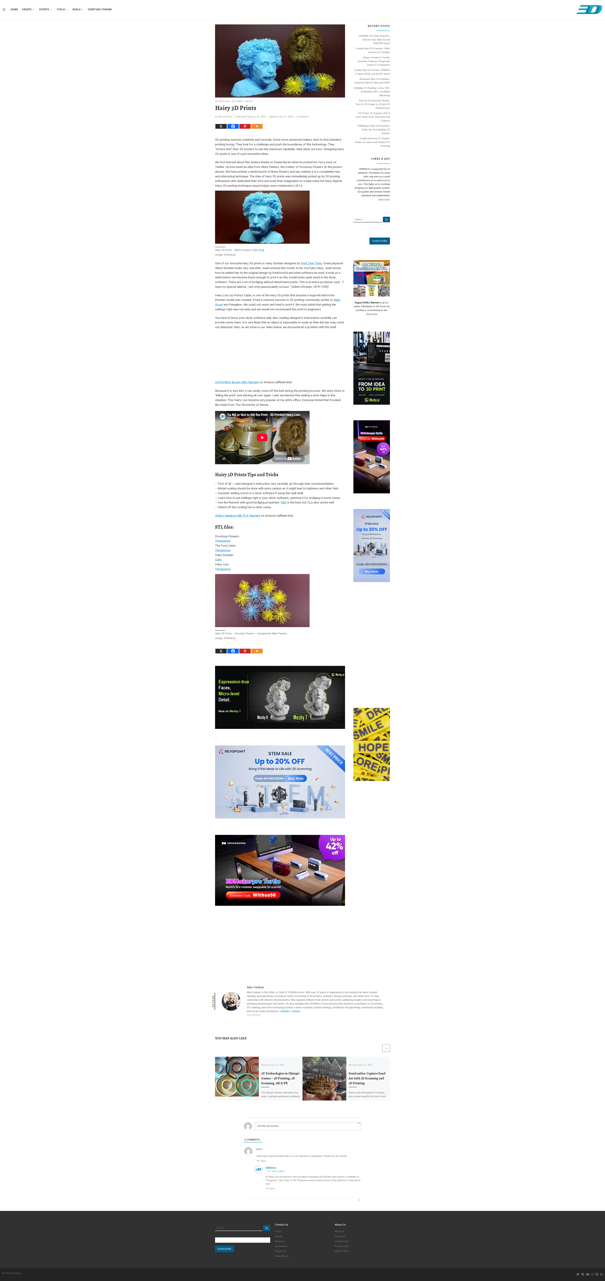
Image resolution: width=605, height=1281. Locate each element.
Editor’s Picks (341, 1251)
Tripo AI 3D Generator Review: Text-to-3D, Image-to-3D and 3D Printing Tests (373, 104)
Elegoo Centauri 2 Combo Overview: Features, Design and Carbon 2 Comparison (374, 61)
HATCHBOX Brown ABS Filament (237, 382)
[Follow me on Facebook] (582, 1274)
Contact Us (280, 1251)
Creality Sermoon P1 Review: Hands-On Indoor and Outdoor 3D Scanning (372, 142)
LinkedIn (284, 1011)
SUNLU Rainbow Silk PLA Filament (237, 515)
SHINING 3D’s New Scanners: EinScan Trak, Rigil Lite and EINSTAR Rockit (374, 39)
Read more (371, 314)
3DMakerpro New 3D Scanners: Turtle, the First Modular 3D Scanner (373, 129)
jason (281, 1171)
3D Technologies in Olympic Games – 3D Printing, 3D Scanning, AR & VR (280, 1078)
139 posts (254, 1015)
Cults (218, 559)
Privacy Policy (342, 1246)
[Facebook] (233, 126)
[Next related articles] (386, 1048)
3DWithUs (16, 1273)
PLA (261, 250)
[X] (221, 126)
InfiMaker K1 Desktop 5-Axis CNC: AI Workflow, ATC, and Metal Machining (372, 92)
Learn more (384, 199)
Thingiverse (222, 541)
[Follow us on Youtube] (587, 1274)
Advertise (280, 1241)
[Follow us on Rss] (601, 1274)
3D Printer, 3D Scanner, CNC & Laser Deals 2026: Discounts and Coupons (372, 117)
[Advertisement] (280, 354)
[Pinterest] (245, 126)
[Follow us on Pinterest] (597, 1274)
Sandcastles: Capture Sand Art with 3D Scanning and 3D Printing (367, 1078)
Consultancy (281, 1246)
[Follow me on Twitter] (578, 1274)
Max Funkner (225, 116)
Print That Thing (311, 263)
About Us (339, 1231)
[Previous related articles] (378, 1048)
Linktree (295, 1011)
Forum (278, 1231)
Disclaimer (340, 1236)
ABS (283, 502)
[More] (257, 126)
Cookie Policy (342, 1241)
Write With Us (282, 1256)
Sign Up (279, 1236)
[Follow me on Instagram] (592, 1274)
